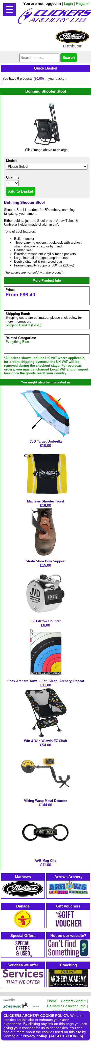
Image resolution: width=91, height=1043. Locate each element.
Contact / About (73, 1001)
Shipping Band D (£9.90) (23, 325)
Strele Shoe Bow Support (45, 561)
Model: (11, 161)
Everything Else (17, 342)
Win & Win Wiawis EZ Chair (45, 741)
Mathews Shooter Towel (45, 501)
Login (68, 3)
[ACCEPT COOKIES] (66, 1036)
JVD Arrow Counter (46, 621)
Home (52, 1001)
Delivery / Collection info (66, 1006)
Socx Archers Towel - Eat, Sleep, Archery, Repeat (45, 681)
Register (83, 3)
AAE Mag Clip (45, 861)
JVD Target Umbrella (46, 441)
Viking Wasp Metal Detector (45, 801)
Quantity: (13, 177)
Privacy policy (35, 1036)
